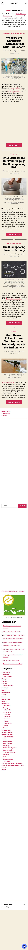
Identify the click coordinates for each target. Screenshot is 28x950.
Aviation (7, 761)
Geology (5, 708)
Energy (3, 690)
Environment (15, 33)
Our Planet (14, 3)
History (3, 694)
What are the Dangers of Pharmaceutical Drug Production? (14, 42)
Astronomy (5, 674)
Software (6, 757)
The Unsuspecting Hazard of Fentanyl (14, 248)
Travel (3, 770)
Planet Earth (5, 703)
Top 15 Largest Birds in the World (13, 638)
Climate (4, 683)
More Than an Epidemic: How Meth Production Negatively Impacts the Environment (14, 341)
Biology (3, 679)
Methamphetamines (7, 382)
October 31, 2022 (20, 171)
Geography (6, 705)
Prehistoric (8, 723)
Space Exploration (7, 734)
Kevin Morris (9, 51)
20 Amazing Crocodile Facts (11, 645)
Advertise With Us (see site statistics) (12, 591)
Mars (4, 739)
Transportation (8, 759)
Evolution (7, 716)
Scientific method (7, 732)
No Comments (15, 53)
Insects (6, 719)
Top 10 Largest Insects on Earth (12, 664)
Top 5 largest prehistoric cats (12, 631)
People (22, 33)
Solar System (7, 676)
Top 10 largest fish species (11, 660)
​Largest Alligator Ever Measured (12, 642)
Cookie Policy (5, 413)
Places (5, 728)
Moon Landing (7, 741)
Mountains (7, 710)
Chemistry (6, 33)
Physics (3, 701)
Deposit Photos (16, 79)
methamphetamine (14, 92)
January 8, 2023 (21, 51)
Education (4, 688)
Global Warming (8, 685)
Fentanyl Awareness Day (14, 299)
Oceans (5, 725)
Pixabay (19, 377)
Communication (8, 750)
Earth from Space (8, 736)
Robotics (6, 754)
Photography (5, 699)
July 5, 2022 (21, 351)
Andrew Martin (11, 377)
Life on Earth (7, 712)
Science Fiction (6, 730)
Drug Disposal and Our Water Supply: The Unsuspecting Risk (14, 162)
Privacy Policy (5, 411)
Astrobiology (5, 672)
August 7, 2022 (21, 254)
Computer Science (9, 752)
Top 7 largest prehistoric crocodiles (13, 635)
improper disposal (16, 88)
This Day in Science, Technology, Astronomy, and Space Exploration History (12, 765)
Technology (5, 746)
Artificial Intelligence (9, 748)
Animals (7, 714)
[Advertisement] (14, 781)
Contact (4, 415)
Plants (6, 721)
